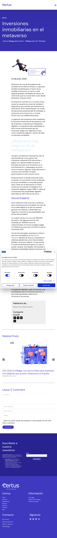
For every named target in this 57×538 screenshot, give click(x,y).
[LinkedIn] (21, 317)
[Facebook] (14, 317)
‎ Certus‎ (5, 41)
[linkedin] (36, 519)
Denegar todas (10, 285)
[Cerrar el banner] (54, 251)
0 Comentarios (13, 376)
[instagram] (39, 519)
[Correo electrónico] (14, 321)
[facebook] (30, 519)
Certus (19, 307)
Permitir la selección (28, 285)
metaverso (30, 307)
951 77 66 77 (5, 519)
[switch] (21, 275)
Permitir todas (46, 285)
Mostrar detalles (48, 280)
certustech (24, 307)
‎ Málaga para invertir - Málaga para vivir (23, 41)
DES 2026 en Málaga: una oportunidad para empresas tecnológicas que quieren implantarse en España (28, 372)
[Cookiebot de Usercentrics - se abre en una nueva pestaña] (45, 252)
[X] (18, 317)
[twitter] (33, 519)
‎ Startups (41, 41)
